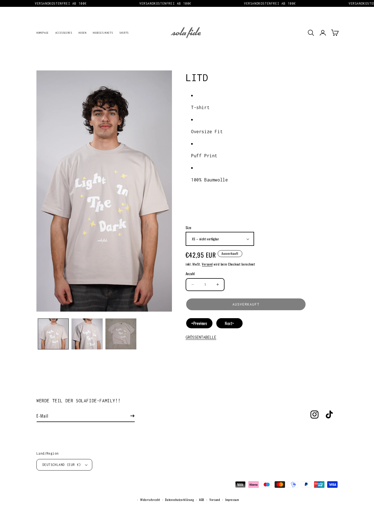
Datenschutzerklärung (179, 499)
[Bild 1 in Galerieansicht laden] (53, 333)
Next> (229, 323)
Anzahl (190, 273)
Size (188, 227)
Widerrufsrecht (150, 499)
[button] (311, 33)
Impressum (232, 499)
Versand (207, 264)
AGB (201, 499)
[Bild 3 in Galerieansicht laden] (120, 333)
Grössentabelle (201, 337)
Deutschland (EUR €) (61, 464)
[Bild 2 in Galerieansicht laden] (86, 333)
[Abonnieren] (132, 415)
